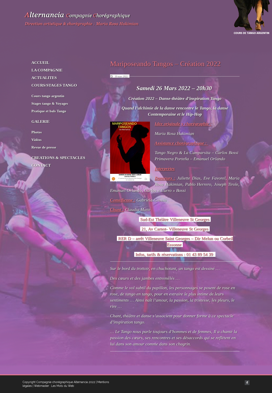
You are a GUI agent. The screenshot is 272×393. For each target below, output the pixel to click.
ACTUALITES (44, 77)
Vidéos (36, 140)
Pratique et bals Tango (48, 111)
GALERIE (40, 121)
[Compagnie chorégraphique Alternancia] (82, 19)
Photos (36, 132)
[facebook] (247, 382)
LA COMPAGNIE (47, 70)
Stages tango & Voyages (49, 104)
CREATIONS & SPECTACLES (58, 157)
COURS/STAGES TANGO (54, 85)
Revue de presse (43, 147)
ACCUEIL (40, 62)
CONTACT (41, 165)
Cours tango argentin (47, 96)
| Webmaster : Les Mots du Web (53, 385)
